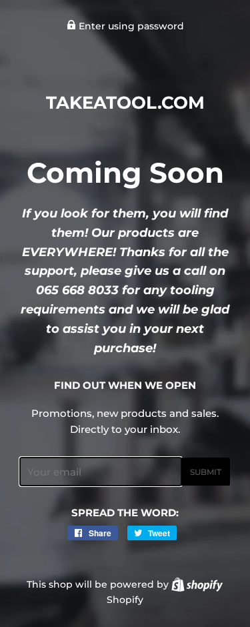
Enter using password (130, 26)
